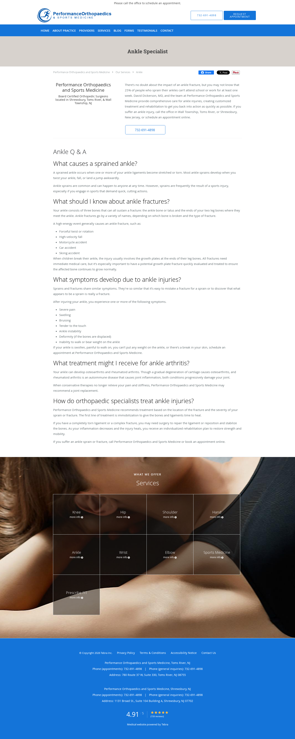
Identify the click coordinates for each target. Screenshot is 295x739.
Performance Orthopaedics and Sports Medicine (81, 72)
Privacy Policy (126, 653)
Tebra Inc (106, 653)
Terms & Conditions (153, 653)
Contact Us (208, 653)
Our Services (123, 72)
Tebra (165, 724)
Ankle (139, 72)
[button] (240, 15)
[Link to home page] (68, 15)
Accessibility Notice (184, 653)
